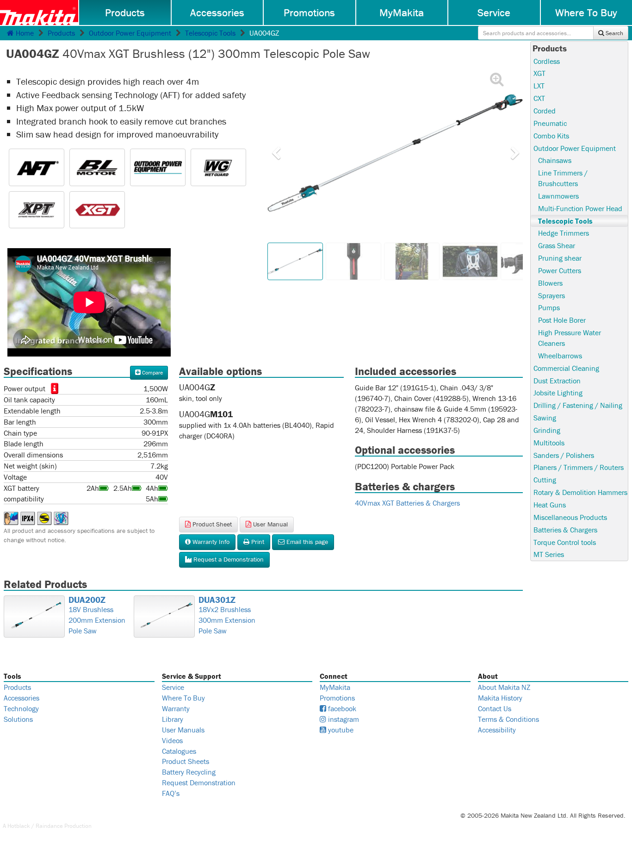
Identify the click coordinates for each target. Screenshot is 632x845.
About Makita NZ (504, 687)
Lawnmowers (558, 195)
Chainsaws (554, 160)
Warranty (176, 708)
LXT (539, 85)
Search (613, 33)
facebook (341, 708)
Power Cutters (559, 270)
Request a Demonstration (228, 559)
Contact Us (494, 708)
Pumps (549, 307)
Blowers (550, 283)
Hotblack (18, 826)
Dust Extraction (557, 380)
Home (24, 33)
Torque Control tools (564, 542)
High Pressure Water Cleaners (569, 338)
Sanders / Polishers (563, 455)
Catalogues (179, 751)
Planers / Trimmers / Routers (578, 467)
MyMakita (401, 12)
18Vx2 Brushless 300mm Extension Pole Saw (226, 615)
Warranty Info (210, 542)
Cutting (544, 479)
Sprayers (551, 295)
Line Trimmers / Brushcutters (563, 178)
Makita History (500, 697)
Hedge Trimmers (563, 233)
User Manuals (183, 729)
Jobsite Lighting (557, 392)
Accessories (217, 12)
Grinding (546, 430)
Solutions (18, 719)
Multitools (548, 442)
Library (172, 719)
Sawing (544, 417)
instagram (342, 719)
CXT (539, 98)
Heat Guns (549, 504)
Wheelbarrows (560, 355)
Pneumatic (550, 123)
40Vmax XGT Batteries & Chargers (407, 502)
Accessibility (497, 729)
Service (493, 12)
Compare (152, 372)
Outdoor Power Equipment (130, 33)
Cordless (546, 61)
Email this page (306, 542)
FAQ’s (171, 793)
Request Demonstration (198, 782)
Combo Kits (551, 135)
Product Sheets (185, 761)
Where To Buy (183, 697)
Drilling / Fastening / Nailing (577, 405)
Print (256, 542)
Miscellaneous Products (570, 517)
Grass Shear (556, 245)
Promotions (309, 12)
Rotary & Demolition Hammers (580, 492)
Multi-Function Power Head (580, 208)
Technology (21, 708)
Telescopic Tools (210, 33)
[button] (218, 167)
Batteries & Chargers (565, 529)
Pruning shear (560, 258)
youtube (339, 729)
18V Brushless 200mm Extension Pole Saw (96, 615)
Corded (544, 110)
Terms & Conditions (508, 719)
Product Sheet (211, 524)
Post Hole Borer (562, 320)
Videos (172, 740)
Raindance (49, 826)
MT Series (548, 554)
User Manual (269, 524)
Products (125, 12)
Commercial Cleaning (566, 368)
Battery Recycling (189, 771)
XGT (539, 73)
